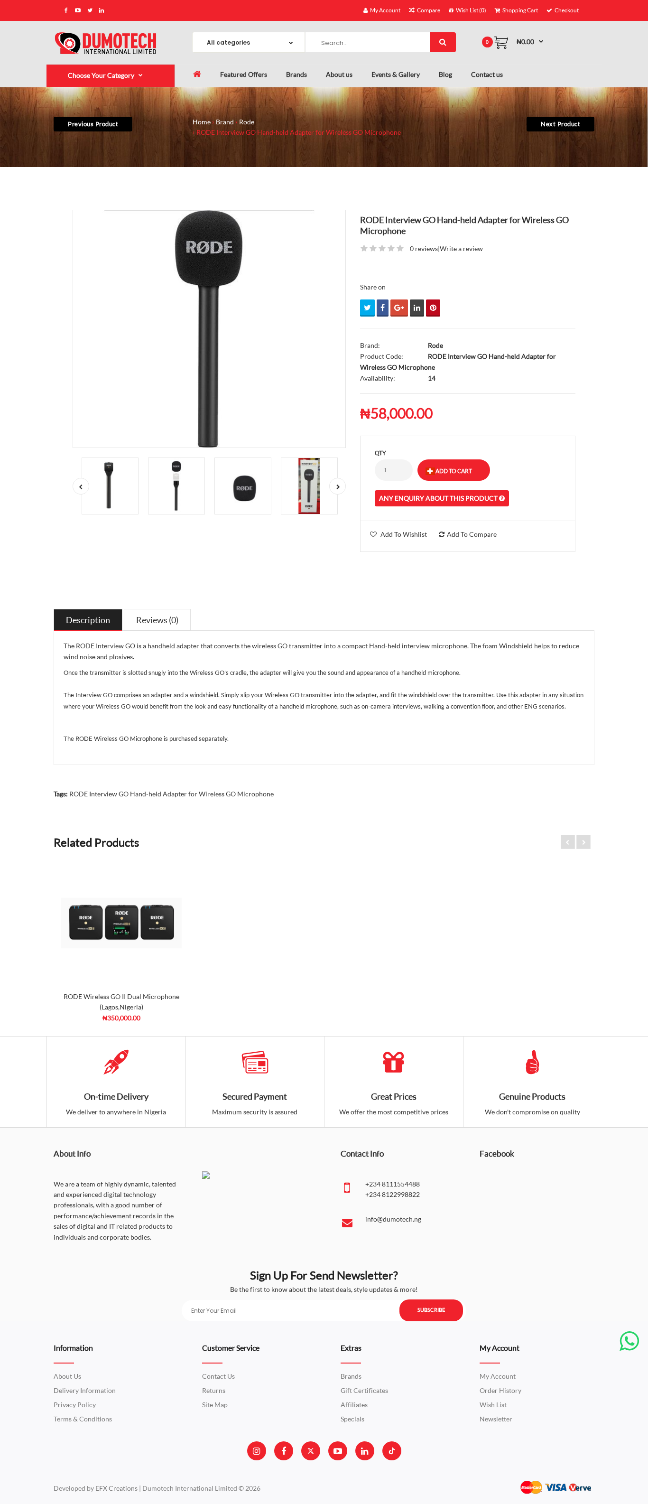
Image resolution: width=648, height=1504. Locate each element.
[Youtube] (337, 1451)
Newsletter (496, 1419)
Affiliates (354, 1405)
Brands (351, 1376)
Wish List (493, 1405)
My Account (498, 1376)
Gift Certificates (364, 1390)
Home (202, 122)
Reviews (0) (157, 620)
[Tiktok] (392, 1451)
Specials (352, 1419)
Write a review (461, 248)
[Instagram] (256, 1451)
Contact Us (218, 1376)
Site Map (215, 1405)
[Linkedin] (364, 1451)
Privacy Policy (75, 1405)
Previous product (93, 124)
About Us (67, 1376)
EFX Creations (116, 1488)
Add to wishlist (403, 534)
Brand (225, 122)
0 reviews (424, 248)
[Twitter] (310, 1451)
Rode (246, 122)
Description (88, 620)
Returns (213, 1390)
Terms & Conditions (83, 1419)
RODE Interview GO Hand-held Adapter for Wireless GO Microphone (298, 132)
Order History (500, 1390)
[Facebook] (283, 1451)
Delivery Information (85, 1390)
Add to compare (472, 534)
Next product (560, 124)
